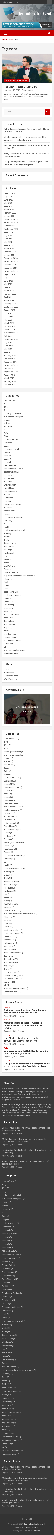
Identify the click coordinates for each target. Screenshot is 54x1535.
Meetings (8, 550)
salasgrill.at (9, 608)
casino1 (7, 452)
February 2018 (10, 381)
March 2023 (9, 291)
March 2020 (9, 323)
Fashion (7, 501)
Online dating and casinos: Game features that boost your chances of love (25, 1011)
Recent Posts (14, 1002)
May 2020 (8, 320)
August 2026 (9, 193)
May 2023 (8, 284)
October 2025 (10, 226)
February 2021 (10, 303)
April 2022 (8, 297)
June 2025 (8, 239)
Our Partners (9, 566)
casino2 (7, 456)
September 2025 (11, 229)
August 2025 (9, 232)
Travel (6, 631)
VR (5, 647)
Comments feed (11, 676)
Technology (9, 621)
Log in (6, 669)
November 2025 (11, 222)
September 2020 (11, 307)
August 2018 (9, 375)
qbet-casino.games (12, 595)
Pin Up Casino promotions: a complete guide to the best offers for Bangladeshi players (27, 1065)
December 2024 (10, 258)
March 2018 (9, 378)
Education (8, 481)
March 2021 (9, 300)
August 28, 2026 (10, 1016)
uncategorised (10, 634)
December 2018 (10, 362)
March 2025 (9, 248)
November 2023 (11, 271)
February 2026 (10, 213)
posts (6, 585)
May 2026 (8, 203)
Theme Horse (30, 1527)
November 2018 (11, 365)
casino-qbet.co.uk (11, 449)
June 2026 (8, 200)
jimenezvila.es (10, 543)
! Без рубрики (10, 400)
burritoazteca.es (11, 439)
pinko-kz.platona (11, 572)
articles (7, 423)
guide (6, 524)
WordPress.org (10, 679)
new (5, 556)
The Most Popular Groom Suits (20, 86)
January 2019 (9, 359)
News (6, 563)
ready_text (8, 598)
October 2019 (10, 336)
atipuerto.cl (9, 426)
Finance (7, 514)
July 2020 (8, 313)
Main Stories (23, 81)
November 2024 (11, 261)
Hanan (21, 1016)
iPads (6, 540)
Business (8, 443)
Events (7, 494)
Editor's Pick (9, 478)
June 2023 (8, 281)
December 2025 (10, 219)
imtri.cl (7, 537)
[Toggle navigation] (5, 33)
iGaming (7, 533)
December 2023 (10, 268)
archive (7, 420)
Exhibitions (8, 498)
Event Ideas (10, 81)
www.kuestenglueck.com (14, 650)
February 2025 (10, 252)
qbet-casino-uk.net (12, 592)
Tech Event (8, 618)
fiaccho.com (9, 511)
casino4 (7, 462)
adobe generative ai (12, 413)
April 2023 (8, 287)
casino (7, 446)
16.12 (6, 407)
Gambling (8, 520)
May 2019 (8, 349)
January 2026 (9, 216)
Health (6, 527)
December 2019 (10, 329)
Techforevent (27, 90)
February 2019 (10, 355)
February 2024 (10, 265)
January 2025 (9, 255)
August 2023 (9, 274)
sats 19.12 (8, 611)
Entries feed (9, 672)
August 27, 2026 (10, 1031)
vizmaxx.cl (8, 644)
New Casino (9, 559)
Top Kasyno (9, 627)
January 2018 (9, 385)
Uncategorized (10, 637)
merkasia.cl (9, 553)
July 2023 (8, 278)
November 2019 (11, 333)
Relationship (9, 605)
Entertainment (10, 485)
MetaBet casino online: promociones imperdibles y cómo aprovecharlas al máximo (23, 1025)
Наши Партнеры (11, 653)
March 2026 (9, 209)
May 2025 (8, 242)
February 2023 (10, 294)
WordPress (35, 1531)
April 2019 (8, 352)
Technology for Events (33, 1524)
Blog (6, 436)
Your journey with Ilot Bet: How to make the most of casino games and (26, 1052)
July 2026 (8, 196)
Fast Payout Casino (12, 504)
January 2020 (9, 326)
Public (6, 588)
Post (6, 582)
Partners (7, 569)
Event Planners (10, 491)
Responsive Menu (49, 2)
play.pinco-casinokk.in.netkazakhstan (20, 575)
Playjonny (8, 579)
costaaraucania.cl (11, 472)
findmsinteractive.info (13, 517)
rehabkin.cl (8, 601)
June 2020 (8, 316)
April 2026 (8, 206)
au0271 (7, 430)
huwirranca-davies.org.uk (14, 530)
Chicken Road (10, 465)
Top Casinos (9, 624)
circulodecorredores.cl (13, 468)
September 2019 (11, 339)
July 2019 (8, 342)
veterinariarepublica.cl (13, 640)
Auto (6, 433)
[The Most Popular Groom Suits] (27, 69)
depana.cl (8, 475)
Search (47, 112)
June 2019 (8, 346)
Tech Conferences (12, 614)
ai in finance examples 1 (14, 417)
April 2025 (8, 245)
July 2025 (8, 235)
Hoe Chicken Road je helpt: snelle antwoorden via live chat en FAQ (21, 1039)
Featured (8, 507)
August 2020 (9, 310)
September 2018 (11, 372)
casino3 (7, 459)
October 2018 (10, 368)
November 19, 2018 (12, 90)
